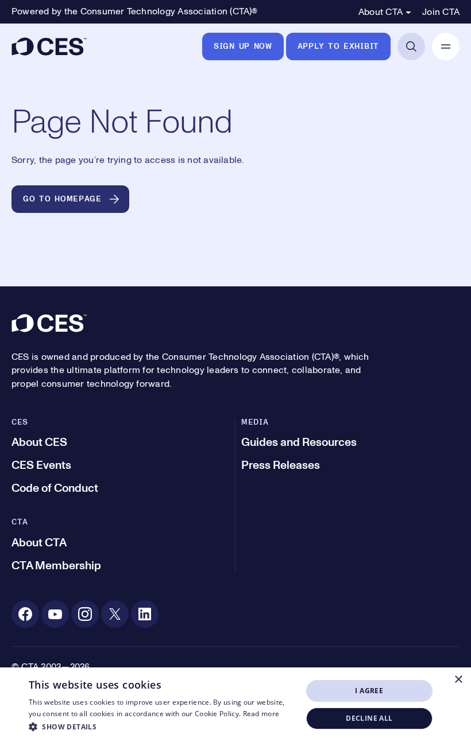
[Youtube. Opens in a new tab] (55, 614)
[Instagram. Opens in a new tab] (85, 614)
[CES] (49, 46)
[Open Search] (411, 46)
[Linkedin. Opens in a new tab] (145, 614)
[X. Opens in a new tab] (115, 614)
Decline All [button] (369, 718)
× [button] (458, 679)
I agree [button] (369, 691)
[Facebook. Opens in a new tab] (25, 614)
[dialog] (235, 704)
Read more (261, 713)
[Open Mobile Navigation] (446, 46)
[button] (161, 726)
